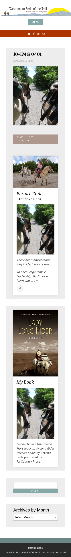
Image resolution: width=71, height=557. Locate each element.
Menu (35, 22)
